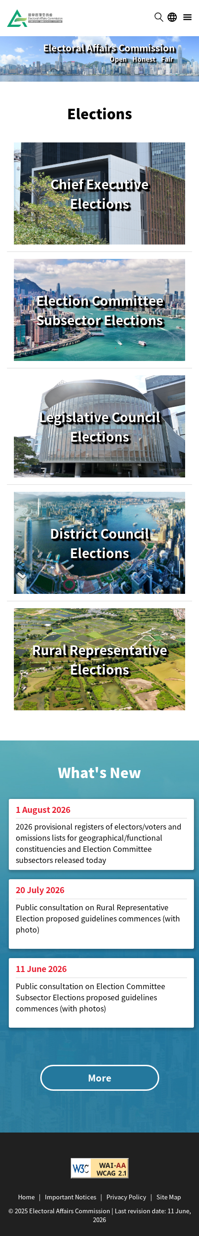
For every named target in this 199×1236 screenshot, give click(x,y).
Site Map (168, 1196)
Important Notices (70, 1196)
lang (172, 17)
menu (187, 17)
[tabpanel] (99, 59)
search (158, 17)
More (100, 1077)
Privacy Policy (126, 1196)
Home (26, 1196)
